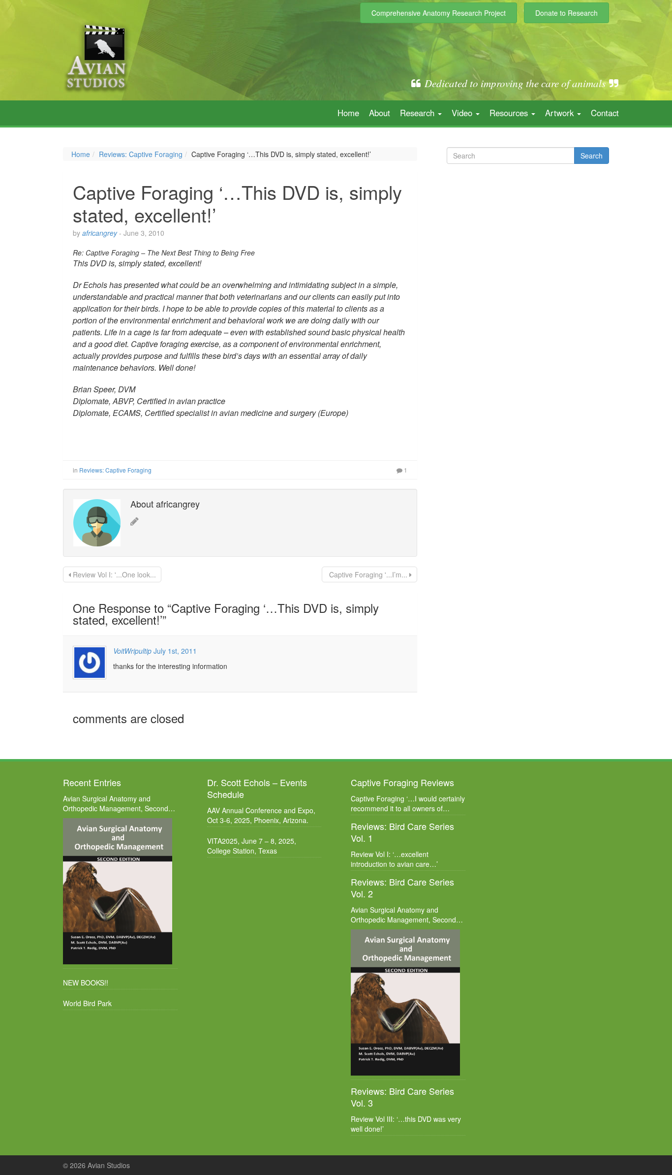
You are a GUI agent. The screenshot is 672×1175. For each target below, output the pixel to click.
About (379, 113)
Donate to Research (566, 13)
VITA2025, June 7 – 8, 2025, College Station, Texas (251, 846)
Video (463, 113)
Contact (605, 113)
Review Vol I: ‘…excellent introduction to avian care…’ (394, 859)
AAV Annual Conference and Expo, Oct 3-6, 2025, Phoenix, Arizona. (261, 815)
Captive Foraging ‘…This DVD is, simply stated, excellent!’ (237, 203)
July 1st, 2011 (175, 651)
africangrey (99, 233)
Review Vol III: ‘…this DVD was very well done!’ (406, 1124)
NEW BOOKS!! (85, 982)
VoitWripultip (132, 651)
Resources (509, 113)
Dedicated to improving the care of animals (515, 83)
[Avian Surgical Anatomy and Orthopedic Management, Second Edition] (118, 891)
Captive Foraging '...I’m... (368, 574)
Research (418, 113)
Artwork (560, 113)
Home (348, 113)
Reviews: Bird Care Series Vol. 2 (402, 887)
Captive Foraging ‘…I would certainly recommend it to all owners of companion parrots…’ (408, 803)
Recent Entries (92, 782)
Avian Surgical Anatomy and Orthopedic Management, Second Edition (115, 803)
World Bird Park (87, 1003)
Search (591, 155)
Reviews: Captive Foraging (141, 154)
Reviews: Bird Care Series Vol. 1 (402, 832)
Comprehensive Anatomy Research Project (438, 13)
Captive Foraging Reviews (402, 782)
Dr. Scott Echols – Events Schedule (257, 788)
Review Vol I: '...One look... (113, 574)
